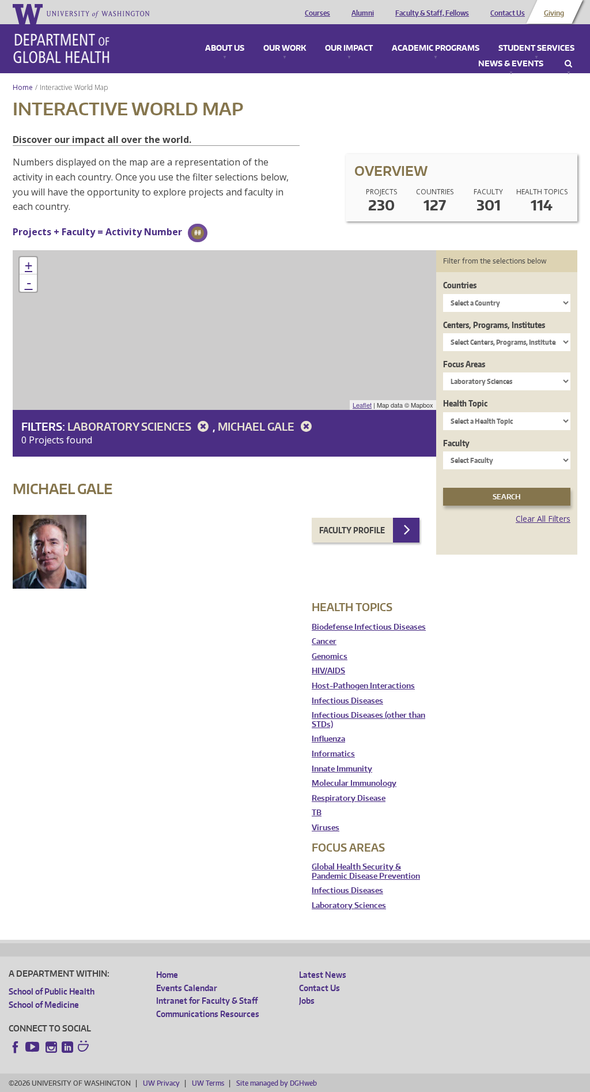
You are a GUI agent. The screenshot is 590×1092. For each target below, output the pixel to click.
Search (568, 64)
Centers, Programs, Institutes (494, 325)
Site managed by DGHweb (276, 1083)
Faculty (456, 443)
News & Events (510, 64)
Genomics (329, 656)
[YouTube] (33, 1047)
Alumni (362, 13)
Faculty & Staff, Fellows (432, 13)
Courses (317, 13)
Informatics (333, 754)
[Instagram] (51, 1047)
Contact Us (507, 13)
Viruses (325, 827)
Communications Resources (207, 1014)
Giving (554, 13)
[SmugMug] (85, 1048)
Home (23, 87)
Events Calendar (186, 988)
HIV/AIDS (328, 671)
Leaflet (362, 404)
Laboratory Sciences (130, 426)
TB (317, 812)
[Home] (61, 48)
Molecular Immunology (354, 783)
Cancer (324, 641)
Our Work (284, 48)
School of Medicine (44, 1005)
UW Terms (208, 1083)
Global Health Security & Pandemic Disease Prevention (366, 871)
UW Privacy (161, 1083)
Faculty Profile (352, 530)
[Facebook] (15, 1047)
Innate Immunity (342, 769)
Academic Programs (435, 48)
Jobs (307, 1001)
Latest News (322, 975)
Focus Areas (464, 364)
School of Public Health (51, 991)
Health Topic (465, 403)
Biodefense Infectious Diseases (369, 627)
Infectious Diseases (347, 700)
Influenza (328, 739)
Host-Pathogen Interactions (363, 685)
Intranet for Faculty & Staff (207, 1001)
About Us (224, 48)
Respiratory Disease (348, 798)
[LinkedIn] (67, 1047)
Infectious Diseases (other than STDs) (368, 720)
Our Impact (349, 48)
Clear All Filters (543, 518)
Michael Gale (257, 426)
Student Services (536, 48)
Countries (459, 285)
